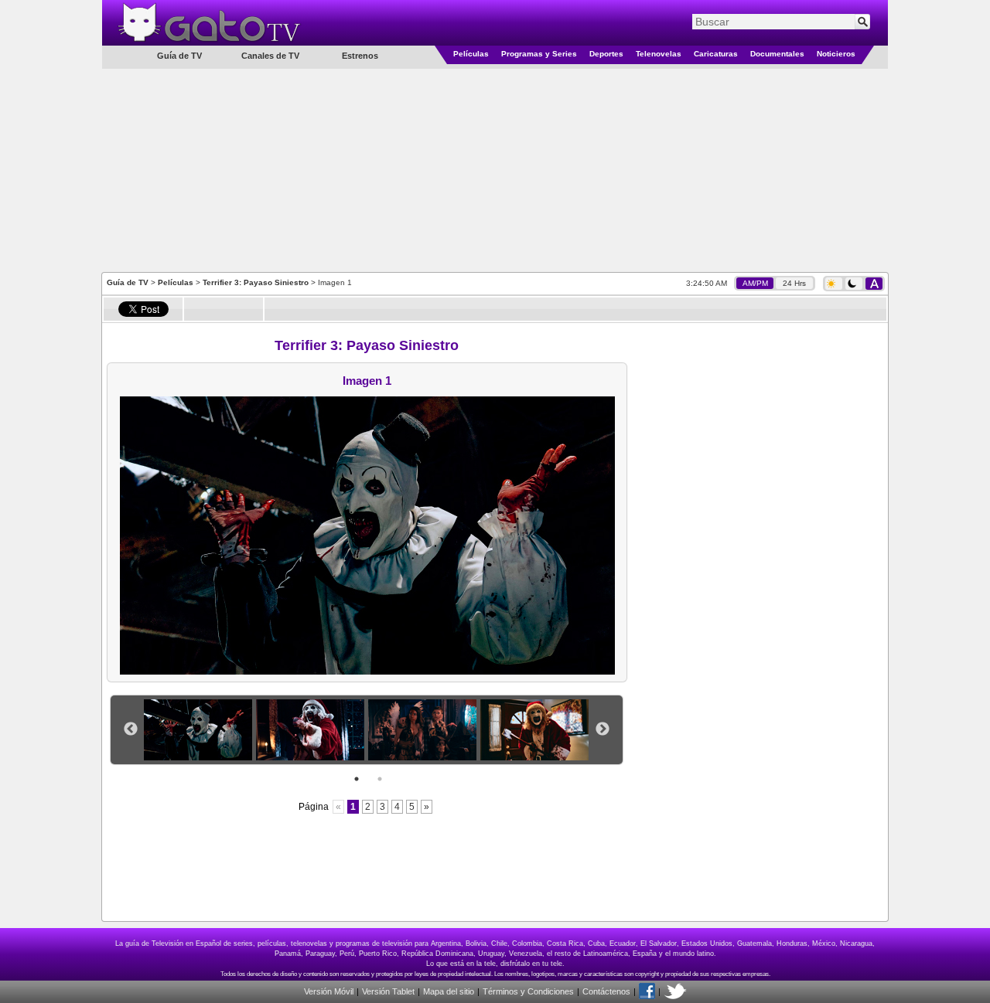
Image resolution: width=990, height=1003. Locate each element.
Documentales (777, 53)
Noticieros (836, 53)
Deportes (606, 53)
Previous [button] (130, 729)
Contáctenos (606, 991)
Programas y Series (539, 53)
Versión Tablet (388, 991)
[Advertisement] (495, 169)
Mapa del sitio (448, 991)
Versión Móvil (328, 991)
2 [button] (379, 779)
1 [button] (356, 779)
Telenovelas (658, 53)
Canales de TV (270, 55)
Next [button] (602, 729)
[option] (200, 729)
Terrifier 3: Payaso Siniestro (256, 282)
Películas (471, 53)
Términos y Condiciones (528, 991)
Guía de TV (127, 282)
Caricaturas (716, 53)
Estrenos (360, 55)
